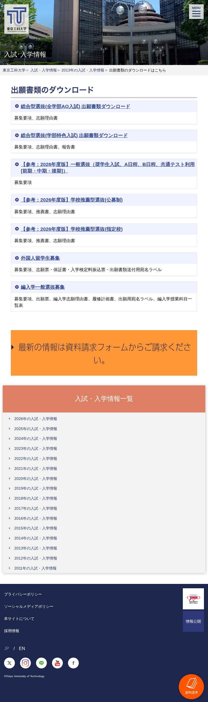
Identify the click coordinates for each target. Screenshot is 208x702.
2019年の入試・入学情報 (35, 488)
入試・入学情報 (43, 70)
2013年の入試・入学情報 (82, 70)
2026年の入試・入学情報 (35, 419)
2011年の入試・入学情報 (35, 568)
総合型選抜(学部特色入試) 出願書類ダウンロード (74, 135)
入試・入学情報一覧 (104, 398)
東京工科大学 (14, 70)
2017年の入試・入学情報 (35, 508)
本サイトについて (19, 618)
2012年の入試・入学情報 (35, 558)
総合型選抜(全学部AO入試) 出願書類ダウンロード (75, 106)
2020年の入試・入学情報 (35, 478)
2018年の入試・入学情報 (35, 498)
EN (22, 648)
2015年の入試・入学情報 (35, 528)
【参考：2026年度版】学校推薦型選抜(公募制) (72, 200)
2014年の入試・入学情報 (35, 538)
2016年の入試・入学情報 (35, 518)
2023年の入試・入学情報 (35, 448)
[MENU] (196, 11)
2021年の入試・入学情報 (35, 468)
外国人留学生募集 (40, 258)
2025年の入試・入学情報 (35, 429)
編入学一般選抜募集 (43, 287)
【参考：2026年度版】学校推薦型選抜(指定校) (72, 229)
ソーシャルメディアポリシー (28, 606)
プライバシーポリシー (23, 594)
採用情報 (11, 631)
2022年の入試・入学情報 (35, 458)
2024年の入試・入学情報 (35, 438)
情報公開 (193, 621)
